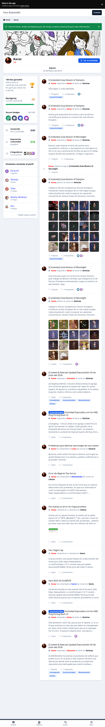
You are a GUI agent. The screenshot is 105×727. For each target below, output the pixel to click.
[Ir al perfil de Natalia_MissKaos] (7, 198)
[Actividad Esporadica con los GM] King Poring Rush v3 (73, 414)
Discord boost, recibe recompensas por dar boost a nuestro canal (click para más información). (49, 26)
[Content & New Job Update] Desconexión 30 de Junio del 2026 (72, 373)
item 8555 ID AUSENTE (60, 580)
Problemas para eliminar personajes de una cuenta (73, 445)
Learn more (5, 4)
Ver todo (31, 112)
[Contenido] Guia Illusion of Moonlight (67, 136)
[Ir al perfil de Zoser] (7, 189)
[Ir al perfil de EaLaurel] (7, 171)
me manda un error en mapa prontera (67, 506)
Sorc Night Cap (56, 550)
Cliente (52, 479)
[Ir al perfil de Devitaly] (30, 153)
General (91, 449)
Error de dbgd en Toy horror (62, 473)
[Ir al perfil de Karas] (44, 81)
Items (82, 553)
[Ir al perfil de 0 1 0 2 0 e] (27, 153)
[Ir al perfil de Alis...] (7, 206)
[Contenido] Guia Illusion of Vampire (66, 80)
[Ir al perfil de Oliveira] (25, 153)
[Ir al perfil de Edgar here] (33, 153)
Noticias (86, 83)
